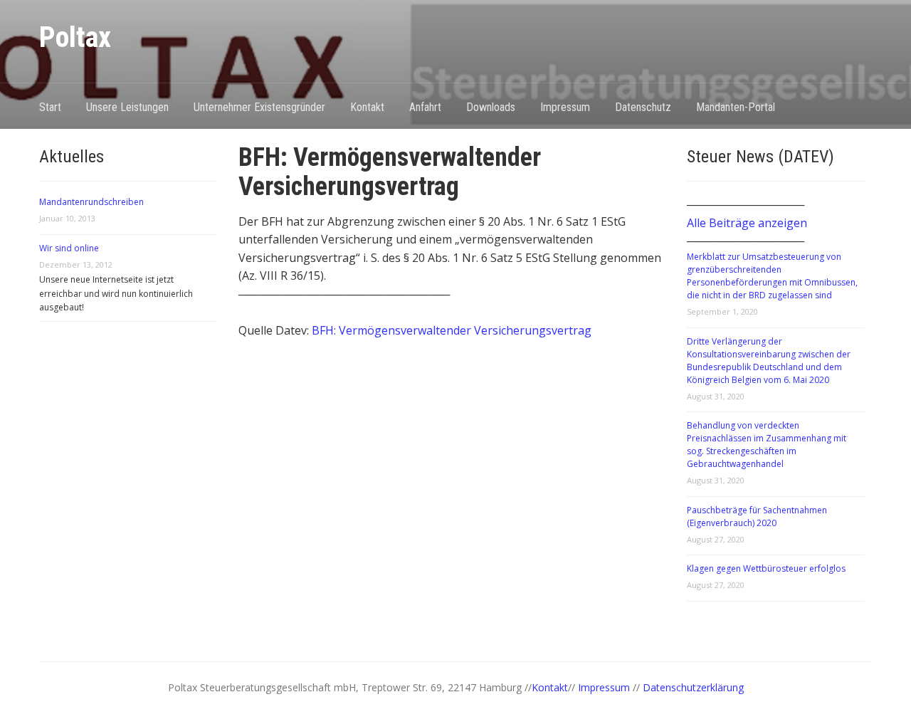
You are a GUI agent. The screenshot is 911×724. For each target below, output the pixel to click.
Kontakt (367, 107)
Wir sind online (69, 248)
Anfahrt (425, 107)
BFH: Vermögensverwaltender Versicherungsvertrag (451, 330)
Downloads (490, 107)
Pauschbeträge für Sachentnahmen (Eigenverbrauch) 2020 (757, 516)
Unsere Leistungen (127, 107)
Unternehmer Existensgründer (259, 107)
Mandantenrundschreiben (91, 202)
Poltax (75, 37)
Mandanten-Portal (735, 107)
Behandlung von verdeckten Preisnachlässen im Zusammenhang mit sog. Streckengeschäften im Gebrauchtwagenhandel (766, 444)
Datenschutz (643, 107)
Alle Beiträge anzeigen (747, 223)
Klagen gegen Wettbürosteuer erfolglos (766, 568)
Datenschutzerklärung (693, 687)
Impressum (565, 107)
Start (50, 107)
